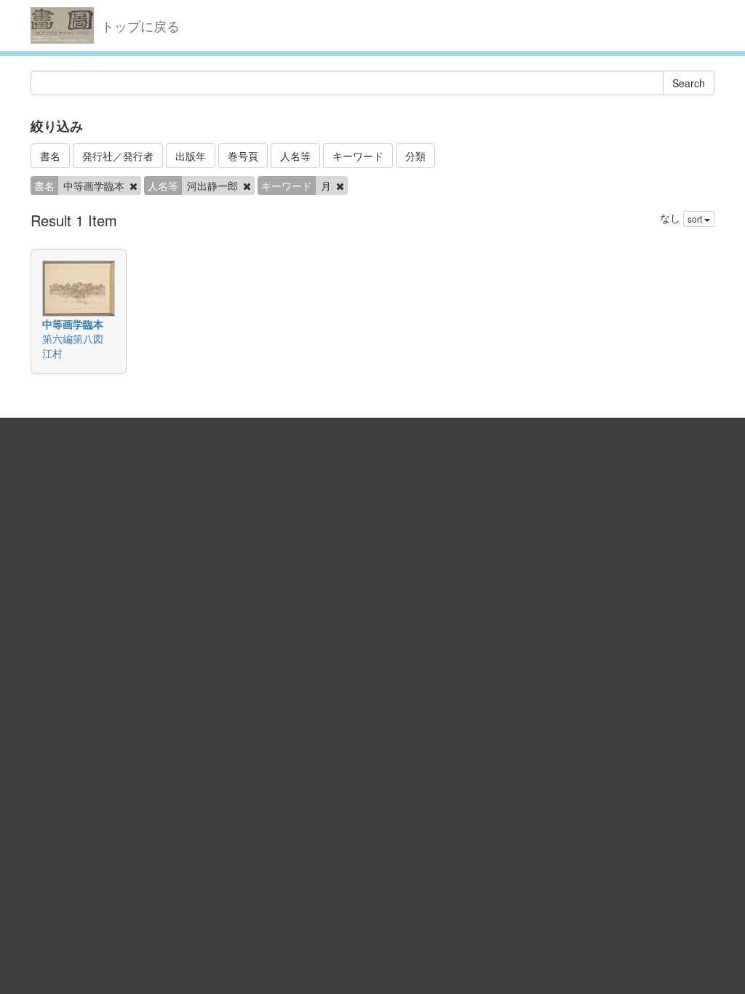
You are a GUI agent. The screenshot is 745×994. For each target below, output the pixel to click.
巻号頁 (243, 155)
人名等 (295, 155)
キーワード (357, 155)
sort (696, 218)
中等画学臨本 (72, 324)
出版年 (190, 155)
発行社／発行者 (118, 155)
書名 (50, 155)
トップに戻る (140, 25)
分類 (415, 155)
